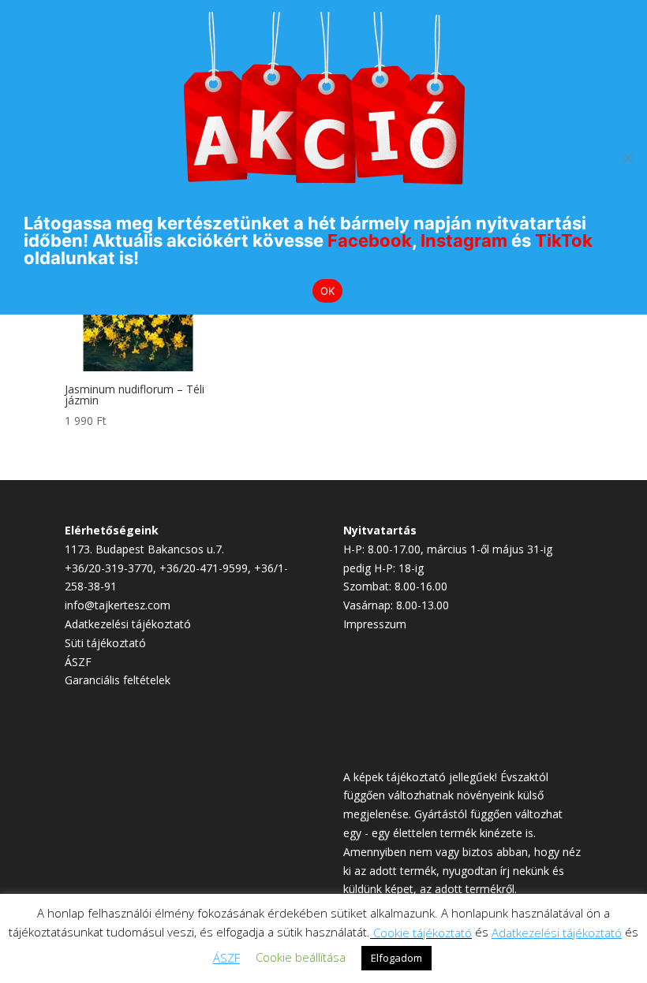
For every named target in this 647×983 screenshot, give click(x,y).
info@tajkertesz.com (117, 605)
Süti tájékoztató (105, 642)
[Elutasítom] (627, 158)
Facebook (369, 240)
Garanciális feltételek (117, 679)
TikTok (564, 240)
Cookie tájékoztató (422, 932)
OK (327, 291)
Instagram (464, 240)
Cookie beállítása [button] (301, 957)
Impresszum (374, 623)
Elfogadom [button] (396, 958)
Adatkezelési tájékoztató (128, 623)
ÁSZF (78, 661)
